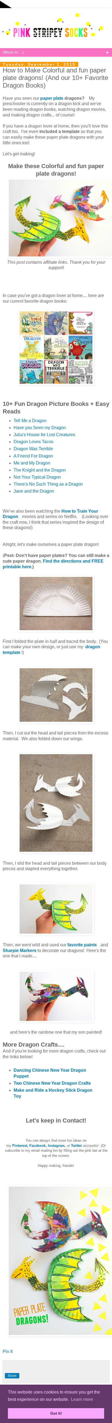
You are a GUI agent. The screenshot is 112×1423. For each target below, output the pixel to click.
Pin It (8, 1351)
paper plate (51, 98)
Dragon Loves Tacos (33, 441)
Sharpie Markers (19, 950)
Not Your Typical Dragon (37, 477)
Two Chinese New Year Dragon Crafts (52, 1083)
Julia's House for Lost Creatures (44, 434)
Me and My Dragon (32, 463)
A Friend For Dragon (33, 456)
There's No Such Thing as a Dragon (48, 484)
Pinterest (19, 1146)
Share (12, 1376)
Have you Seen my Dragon (40, 427)
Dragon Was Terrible (33, 448)
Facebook (37, 1146)
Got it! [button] (56, 1413)
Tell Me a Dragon (30, 420)
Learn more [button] (82, 1399)
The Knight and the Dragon (40, 470)
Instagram (56, 1146)
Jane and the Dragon (34, 491)
